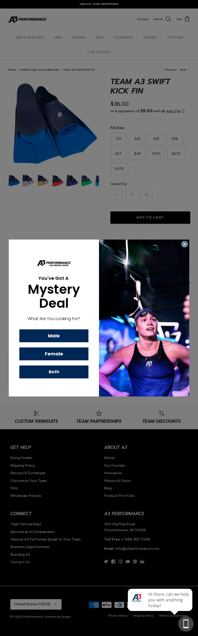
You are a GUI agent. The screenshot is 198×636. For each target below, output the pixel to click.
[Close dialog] (184, 244)
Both (54, 372)
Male (54, 335)
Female (54, 354)
